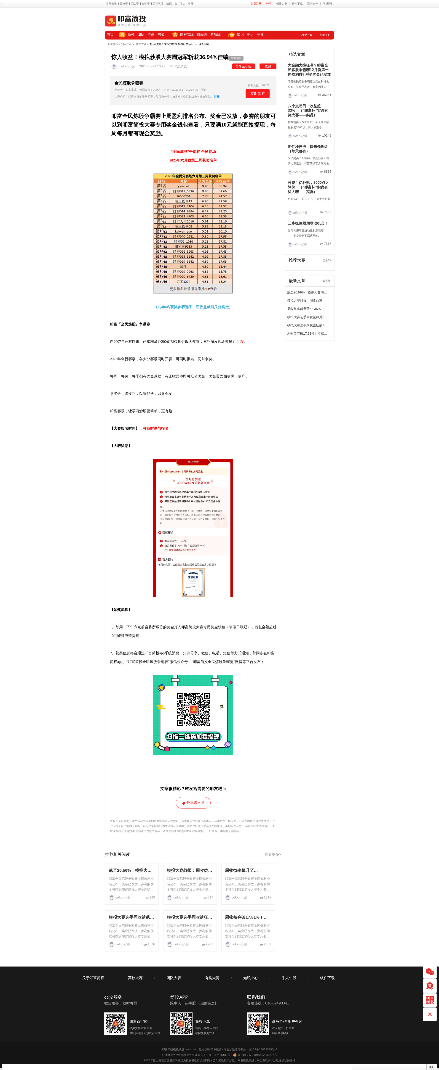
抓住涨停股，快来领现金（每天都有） (308, 149)
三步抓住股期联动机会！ (308, 223)
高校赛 (124, 3)
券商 (151, 34)
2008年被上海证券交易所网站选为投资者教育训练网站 (177, 1060)
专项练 (215, 34)
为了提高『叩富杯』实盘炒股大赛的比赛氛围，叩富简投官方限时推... (309, 161)
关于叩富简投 (93, 978)
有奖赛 (146, 3)
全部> (327, 260)
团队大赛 (173, 978)
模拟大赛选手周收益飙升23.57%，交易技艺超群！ (307, 317)
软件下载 (297, 3)
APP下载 (306, 35)
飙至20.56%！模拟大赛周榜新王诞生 (307, 292)
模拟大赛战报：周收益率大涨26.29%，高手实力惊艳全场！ (307, 300)
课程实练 (158, 3)
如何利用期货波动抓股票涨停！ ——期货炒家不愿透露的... (307, 233)
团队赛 (135, 3)
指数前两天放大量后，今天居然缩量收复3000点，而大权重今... (308, 125)
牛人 (182, 3)
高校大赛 (135, 978)
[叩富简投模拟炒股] (125, 20)
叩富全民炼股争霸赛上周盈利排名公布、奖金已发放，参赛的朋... (308, 84)
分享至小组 (244, 66)
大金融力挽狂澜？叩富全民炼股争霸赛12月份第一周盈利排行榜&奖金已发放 (309, 69)
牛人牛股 (289, 978)
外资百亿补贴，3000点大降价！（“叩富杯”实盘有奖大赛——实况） (308, 187)
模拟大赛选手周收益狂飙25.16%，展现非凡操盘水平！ (307, 325)
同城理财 (328, 3)
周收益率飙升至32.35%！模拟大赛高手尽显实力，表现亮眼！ (307, 309)
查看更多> (273, 854)
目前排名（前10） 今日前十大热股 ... (309, 201)
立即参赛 (257, 93)
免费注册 (256, 3)
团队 (141, 34)
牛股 (191, 3)
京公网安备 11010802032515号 (257, 1055)
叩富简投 (111, 3)
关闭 (431, 1067)
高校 (131, 34)
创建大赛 (281, 3)
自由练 (202, 34)
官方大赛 (141, 44)
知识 (240, 34)
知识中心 (171, 3)
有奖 (161, 34)
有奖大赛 (212, 978)
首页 (110, 34)
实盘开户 (324, 35)
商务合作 (312, 3)
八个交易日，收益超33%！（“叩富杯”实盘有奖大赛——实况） (308, 110)
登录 (269, 3)
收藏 (268, 66)
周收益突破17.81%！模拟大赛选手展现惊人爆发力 (307, 333)
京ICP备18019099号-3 (263, 1049)
